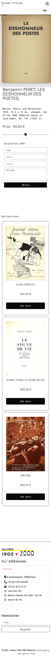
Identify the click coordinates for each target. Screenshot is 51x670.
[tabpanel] (25, 588)
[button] (47, 3)
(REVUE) (25, 475)
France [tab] (7, 568)
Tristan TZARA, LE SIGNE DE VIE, (25, 379)
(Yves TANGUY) (25, 284)
